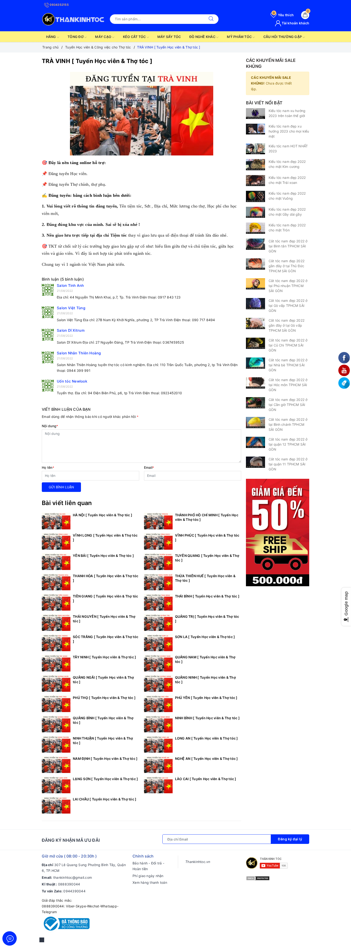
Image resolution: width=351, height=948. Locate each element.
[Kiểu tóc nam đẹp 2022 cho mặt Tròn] (255, 228)
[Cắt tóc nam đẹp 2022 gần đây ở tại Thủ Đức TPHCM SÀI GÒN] (255, 264)
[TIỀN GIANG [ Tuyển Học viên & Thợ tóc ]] (56, 602)
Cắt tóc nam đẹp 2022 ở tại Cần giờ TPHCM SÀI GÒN (288, 405)
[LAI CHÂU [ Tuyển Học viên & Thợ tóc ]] (56, 805)
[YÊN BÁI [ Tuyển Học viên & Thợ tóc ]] (56, 561)
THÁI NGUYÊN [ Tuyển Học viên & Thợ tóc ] (104, 618)
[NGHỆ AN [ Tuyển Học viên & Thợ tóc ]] (158, 764)
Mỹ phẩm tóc (239, 37)
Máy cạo (103, 37)
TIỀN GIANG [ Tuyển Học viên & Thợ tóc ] (105, 598)
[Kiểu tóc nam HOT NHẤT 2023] (255, 149)
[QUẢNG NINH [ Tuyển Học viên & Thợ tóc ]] (158, 683)
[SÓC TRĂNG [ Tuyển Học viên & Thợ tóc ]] (56, 642)
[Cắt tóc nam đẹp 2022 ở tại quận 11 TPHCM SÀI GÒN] (255, 462)
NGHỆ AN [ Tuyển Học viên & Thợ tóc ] (206, 758)
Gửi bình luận (61, 487)
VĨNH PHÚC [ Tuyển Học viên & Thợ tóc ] (207, 537)
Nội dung (50, 426)
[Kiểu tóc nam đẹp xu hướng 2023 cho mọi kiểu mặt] (255, 129)
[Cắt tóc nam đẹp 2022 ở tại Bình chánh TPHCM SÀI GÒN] (255, 422)
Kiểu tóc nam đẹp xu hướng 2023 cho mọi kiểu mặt (289, 131)
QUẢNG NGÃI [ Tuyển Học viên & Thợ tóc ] (103, 679)
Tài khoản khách (295, 23)
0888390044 (69, 884)
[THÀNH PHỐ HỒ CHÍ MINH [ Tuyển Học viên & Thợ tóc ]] (158, 521)
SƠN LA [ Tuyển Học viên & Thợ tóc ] (205, 637)
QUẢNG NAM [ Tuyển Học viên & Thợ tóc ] (205, 659)
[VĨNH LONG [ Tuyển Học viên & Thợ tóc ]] (56, 541)
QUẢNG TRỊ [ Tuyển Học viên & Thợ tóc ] (207, 618)
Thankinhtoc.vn (197, 862)
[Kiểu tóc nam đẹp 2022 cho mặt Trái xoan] (255, 180)
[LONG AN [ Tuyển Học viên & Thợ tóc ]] (158, 744)
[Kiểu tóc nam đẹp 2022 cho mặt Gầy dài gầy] (255, 212)
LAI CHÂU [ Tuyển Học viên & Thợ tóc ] (104, 799)
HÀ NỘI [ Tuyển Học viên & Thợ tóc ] (102, 515)
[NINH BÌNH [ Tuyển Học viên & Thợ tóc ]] (158, 724)
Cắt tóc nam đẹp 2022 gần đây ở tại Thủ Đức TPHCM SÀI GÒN (286, 266)
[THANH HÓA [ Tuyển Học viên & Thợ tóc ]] (56, 582)
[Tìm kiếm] (211, 19)
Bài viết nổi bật (264, 102)
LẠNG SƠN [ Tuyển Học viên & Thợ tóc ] (105, 779)
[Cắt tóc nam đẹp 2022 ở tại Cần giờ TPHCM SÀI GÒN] (255, 402)
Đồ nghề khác (202, 37)
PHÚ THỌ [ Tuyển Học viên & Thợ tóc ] (104, 698)
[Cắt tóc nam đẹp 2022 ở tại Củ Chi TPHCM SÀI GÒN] (255, 343)
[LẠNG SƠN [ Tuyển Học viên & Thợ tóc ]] (56, 785)
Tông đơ (76, 37)
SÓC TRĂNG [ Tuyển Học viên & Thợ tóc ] (105, 639)
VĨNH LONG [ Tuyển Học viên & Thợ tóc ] (105, 537)
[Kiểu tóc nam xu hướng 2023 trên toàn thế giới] (255, 113)
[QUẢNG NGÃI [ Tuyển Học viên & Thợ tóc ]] (56, 683)
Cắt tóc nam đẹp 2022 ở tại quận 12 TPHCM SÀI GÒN (288, 444)
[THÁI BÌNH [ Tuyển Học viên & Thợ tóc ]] (158, 602)
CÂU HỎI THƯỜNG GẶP (283, 37)
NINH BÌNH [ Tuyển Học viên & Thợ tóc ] (207, 718)
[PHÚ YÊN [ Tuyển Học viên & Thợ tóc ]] (158, 703)
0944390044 (74, 891)
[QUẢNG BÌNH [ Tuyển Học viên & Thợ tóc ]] (56, 724)
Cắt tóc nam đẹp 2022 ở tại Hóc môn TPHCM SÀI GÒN (288, 385)
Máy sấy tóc (169, 37)
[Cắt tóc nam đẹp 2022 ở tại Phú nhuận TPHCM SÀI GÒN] (255, 283)
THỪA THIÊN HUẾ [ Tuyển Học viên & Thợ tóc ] (205, 578)
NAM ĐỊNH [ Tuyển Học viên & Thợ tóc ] (105, 758)
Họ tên (48, 467)
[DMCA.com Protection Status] (258, 878)
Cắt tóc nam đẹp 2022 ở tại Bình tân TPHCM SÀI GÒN (288, 246)
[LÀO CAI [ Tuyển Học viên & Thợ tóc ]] (158, 785)
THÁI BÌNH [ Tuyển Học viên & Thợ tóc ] (207, 596)
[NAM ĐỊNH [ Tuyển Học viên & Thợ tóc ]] (56, 764)
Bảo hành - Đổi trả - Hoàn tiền (148, 866)
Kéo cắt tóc (135, 37)
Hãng (51, 37)
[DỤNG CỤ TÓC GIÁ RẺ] (277, 532)
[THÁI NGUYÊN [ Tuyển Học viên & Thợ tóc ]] (56, 622)
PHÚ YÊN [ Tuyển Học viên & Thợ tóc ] (206, 698)
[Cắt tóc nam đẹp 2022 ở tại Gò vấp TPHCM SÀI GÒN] (255, 303)
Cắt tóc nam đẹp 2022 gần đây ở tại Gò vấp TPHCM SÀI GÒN (286, 325)
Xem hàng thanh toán (150, 882)
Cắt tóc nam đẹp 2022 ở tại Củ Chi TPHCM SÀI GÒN (288, 345)
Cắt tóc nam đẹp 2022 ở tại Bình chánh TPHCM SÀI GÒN (288, 424)
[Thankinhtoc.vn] (73, 18)
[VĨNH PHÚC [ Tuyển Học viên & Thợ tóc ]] (158, 541)
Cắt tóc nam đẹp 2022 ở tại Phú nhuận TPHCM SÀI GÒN (288, 286)
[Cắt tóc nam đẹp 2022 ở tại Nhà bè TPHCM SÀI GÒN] (255, 363)
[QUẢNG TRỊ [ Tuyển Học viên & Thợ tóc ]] (158, 622)
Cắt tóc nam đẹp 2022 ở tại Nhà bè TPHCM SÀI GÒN (288, 365)
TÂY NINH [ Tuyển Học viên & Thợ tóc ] (104, 657)
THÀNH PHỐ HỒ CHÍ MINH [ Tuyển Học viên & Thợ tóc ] (206, 517)
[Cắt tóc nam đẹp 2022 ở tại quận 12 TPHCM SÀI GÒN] (255, 442)
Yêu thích (283, 15)
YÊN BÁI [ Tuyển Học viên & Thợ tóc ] (103, 556)
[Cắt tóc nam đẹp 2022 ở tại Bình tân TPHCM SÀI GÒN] (255, 244)
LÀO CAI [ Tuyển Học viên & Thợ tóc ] (205, 779)
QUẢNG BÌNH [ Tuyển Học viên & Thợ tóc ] (103, 720)
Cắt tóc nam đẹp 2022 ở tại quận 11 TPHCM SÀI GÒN (288, 464)
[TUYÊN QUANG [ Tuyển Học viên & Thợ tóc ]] (158, 561)
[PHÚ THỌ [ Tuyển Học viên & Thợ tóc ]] (56, 703)
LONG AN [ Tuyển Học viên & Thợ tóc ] (206, 738)
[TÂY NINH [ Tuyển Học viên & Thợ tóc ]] (56, 663)
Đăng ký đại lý (290, 839)
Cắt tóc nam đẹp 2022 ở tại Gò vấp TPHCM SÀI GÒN (288, 305)
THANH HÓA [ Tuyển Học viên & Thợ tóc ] (105, 578)
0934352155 (59, 4)
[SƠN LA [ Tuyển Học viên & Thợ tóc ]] (158, 642)
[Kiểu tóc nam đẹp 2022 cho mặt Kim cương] (255, 164)
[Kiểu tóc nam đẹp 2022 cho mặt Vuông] (255, 196)
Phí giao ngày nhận (148, 876)
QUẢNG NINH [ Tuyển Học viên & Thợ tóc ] (205, 679)
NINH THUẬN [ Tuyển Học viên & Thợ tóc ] (103, 740)
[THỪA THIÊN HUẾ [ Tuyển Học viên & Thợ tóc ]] (158, 582)
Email (149, 467)
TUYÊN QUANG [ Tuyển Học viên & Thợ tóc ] (207, 558)
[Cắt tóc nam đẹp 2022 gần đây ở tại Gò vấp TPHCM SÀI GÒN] (255, 323)
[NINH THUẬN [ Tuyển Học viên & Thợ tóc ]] (56, 744)
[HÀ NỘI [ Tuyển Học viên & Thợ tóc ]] (56, 521)
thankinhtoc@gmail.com (72, 877)
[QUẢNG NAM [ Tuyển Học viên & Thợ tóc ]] (158, 663)
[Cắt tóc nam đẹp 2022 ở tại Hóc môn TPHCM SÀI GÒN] (255, 383)
